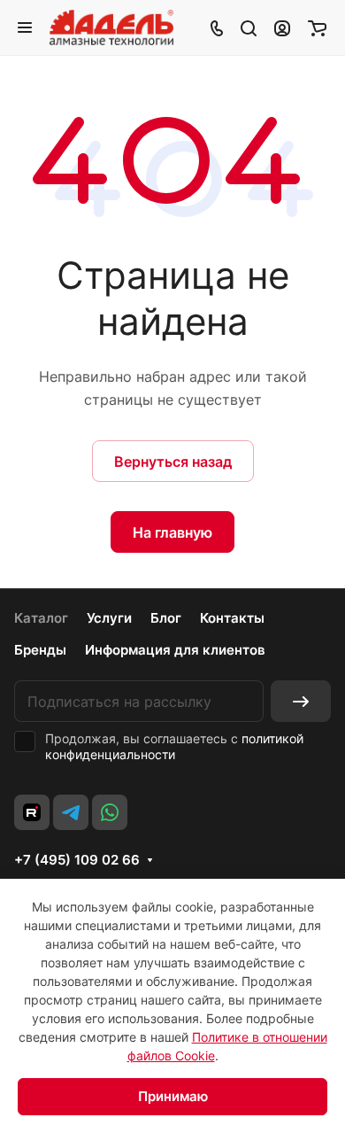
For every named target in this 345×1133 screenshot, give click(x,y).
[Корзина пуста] (317, 27)
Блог (165, 617)
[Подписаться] (301, 701)
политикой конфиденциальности (174, 746)
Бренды (40, 649)
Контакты (232, 617)
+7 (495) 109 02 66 (77, 860)
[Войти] (282, 27)
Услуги (109, 617)
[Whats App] (109, 812)
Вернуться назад (173, 461)
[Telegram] (70, 812)
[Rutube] (32, 812)
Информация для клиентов (175, 649)
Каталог (41, 617)
